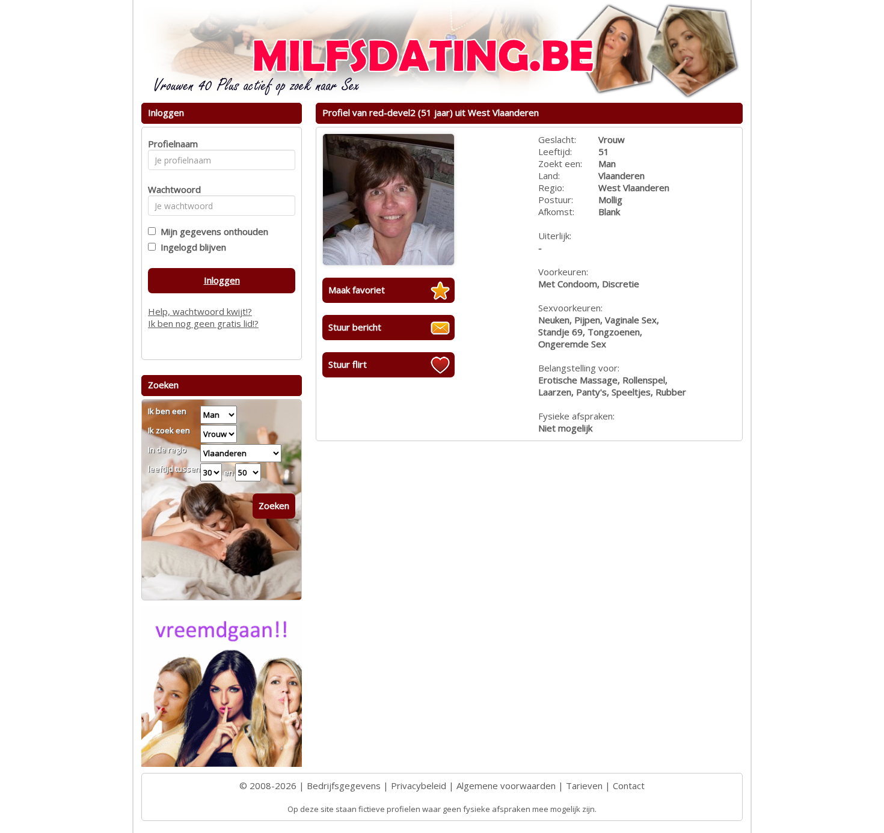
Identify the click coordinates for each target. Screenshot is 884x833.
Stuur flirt (347, 364)
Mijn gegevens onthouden (212, 231)
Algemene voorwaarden (506, 786)
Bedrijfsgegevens (344, 786)
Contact (629, 786)
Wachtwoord (171, 189)
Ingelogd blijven (191, 247)
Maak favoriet (356, 290)
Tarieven (584, 786)
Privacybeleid (418, 786)
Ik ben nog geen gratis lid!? (203, 323)
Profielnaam (171, 144)
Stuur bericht (354, 327)
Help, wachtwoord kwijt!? (200, 311)
